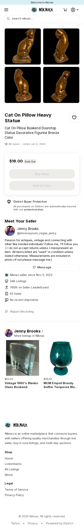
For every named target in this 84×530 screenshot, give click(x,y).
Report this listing (22, 311)
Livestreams (13, 464)
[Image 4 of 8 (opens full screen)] (61, 85)
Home (9, 458)
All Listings (12, 469)
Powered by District (59, 523)
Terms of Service (16, 489)
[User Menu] (75, 9)
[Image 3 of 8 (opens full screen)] (23, 85)
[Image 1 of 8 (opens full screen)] (23, 46)
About (9, 475)
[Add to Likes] (74, 117)
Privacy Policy (14, 495)
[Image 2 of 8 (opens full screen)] (61, 46)
